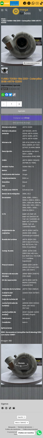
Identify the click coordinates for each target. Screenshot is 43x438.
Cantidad (4, 99)
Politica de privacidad (30, 429)
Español (20, 417)
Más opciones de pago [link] (21, 123)
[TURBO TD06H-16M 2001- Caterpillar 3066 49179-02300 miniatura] (4, 70)
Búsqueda (11, 427)
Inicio (3, 19)
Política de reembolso (13, 429)
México (20, 423)
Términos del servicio (25, 427)
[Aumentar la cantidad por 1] (19, 104)
